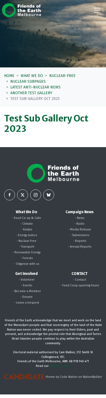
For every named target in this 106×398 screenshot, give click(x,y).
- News (79, 218)
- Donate (26, 297)
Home (9, 75)
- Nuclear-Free (26, 241)
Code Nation (68, 377)
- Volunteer (27, 279)
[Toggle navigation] (97, 10)
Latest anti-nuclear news (35, 87)
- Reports (79, 241)
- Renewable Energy (26, 252)
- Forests (27, 258)
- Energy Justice (26, 235)
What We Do (32, 75)
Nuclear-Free (62, 75)
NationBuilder (92, 377)
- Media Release (79, 229)
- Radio (79, 223)
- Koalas (26, 229)
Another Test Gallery (31, 93)
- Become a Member (27, 291)
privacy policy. (59, 366)
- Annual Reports (79, 246)
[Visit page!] (9, 194)
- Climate (26, 223)
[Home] (21, 10)
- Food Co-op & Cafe (26, 218)
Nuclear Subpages (28, 81)
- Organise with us (26, 264)
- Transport (26, 246)
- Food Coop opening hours (79, 285)
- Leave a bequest (26, 302)
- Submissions (79, 235)
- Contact (79, 279)
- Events (26, 285)
